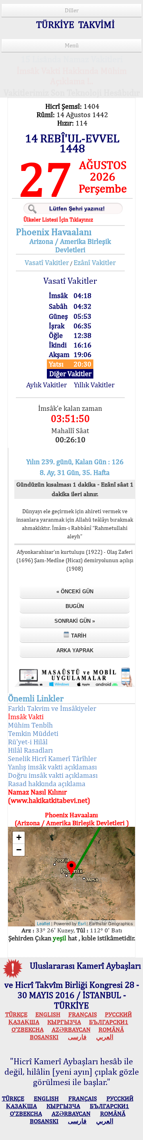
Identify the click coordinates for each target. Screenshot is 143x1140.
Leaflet (43, 923)
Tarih (78, 636)
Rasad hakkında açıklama (46, 783)
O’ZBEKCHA (28, 1029)
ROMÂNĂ (111, 1029)
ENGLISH (47, 1014)
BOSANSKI (44, 1037)
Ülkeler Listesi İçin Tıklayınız (58, 219)
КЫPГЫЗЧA (64, 1022)
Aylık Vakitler (46, 385)
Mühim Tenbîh (30, 725)
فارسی (77, 1037)
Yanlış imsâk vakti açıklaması (52, 767)
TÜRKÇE (16, 1014)
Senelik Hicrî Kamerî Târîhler (52, 758)
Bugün (75, 606)
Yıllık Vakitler (94, 385)
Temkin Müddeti (33, 733)
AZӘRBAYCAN (71, 1029)
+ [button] (18, 837)
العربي (104, 1037)
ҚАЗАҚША (23, 1022)
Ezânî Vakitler (94, 262)
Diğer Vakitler (70, 373)
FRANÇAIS (82, 1014)
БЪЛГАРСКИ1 (108, 1022)
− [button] (18, 850)
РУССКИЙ (118, 1014)
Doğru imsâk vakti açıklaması (53, 775)
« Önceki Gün (74, 592)
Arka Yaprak (74, 650)
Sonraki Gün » (74, 621)
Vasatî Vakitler (47, 262)
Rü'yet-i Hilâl (28, 742)
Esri (81, 923)
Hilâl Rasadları (30, 750)
